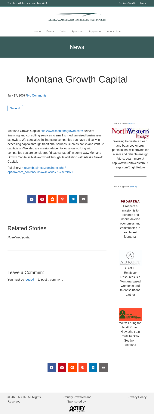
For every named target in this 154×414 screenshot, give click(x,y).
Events (50, 31)
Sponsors (77, 31)
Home (37, 31)
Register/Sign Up (127, 3)
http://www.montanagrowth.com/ (62, 130)
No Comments (36, 95)
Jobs (63, 31)
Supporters (94, 31)
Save (14, 108)
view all (131, 123)
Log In (143, 3)
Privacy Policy (137, 397)
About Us (112, 31)
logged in (31, 279)
